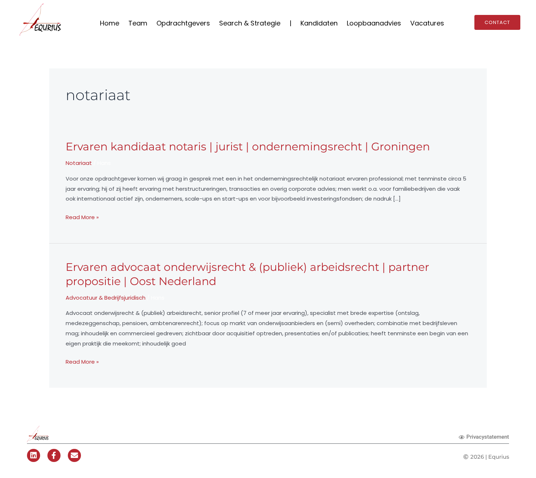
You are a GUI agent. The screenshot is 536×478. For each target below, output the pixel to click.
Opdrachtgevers (183, 23)
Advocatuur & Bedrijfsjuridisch (105, 297)
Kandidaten (319, 23)
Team (137, 23)
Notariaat (79, 163)
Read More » (82, 217)
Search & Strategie (249, 23)
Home (109, 23)
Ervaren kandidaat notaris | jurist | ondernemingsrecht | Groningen (248, 146)
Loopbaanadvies (374, 23)
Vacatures (427, 23)
